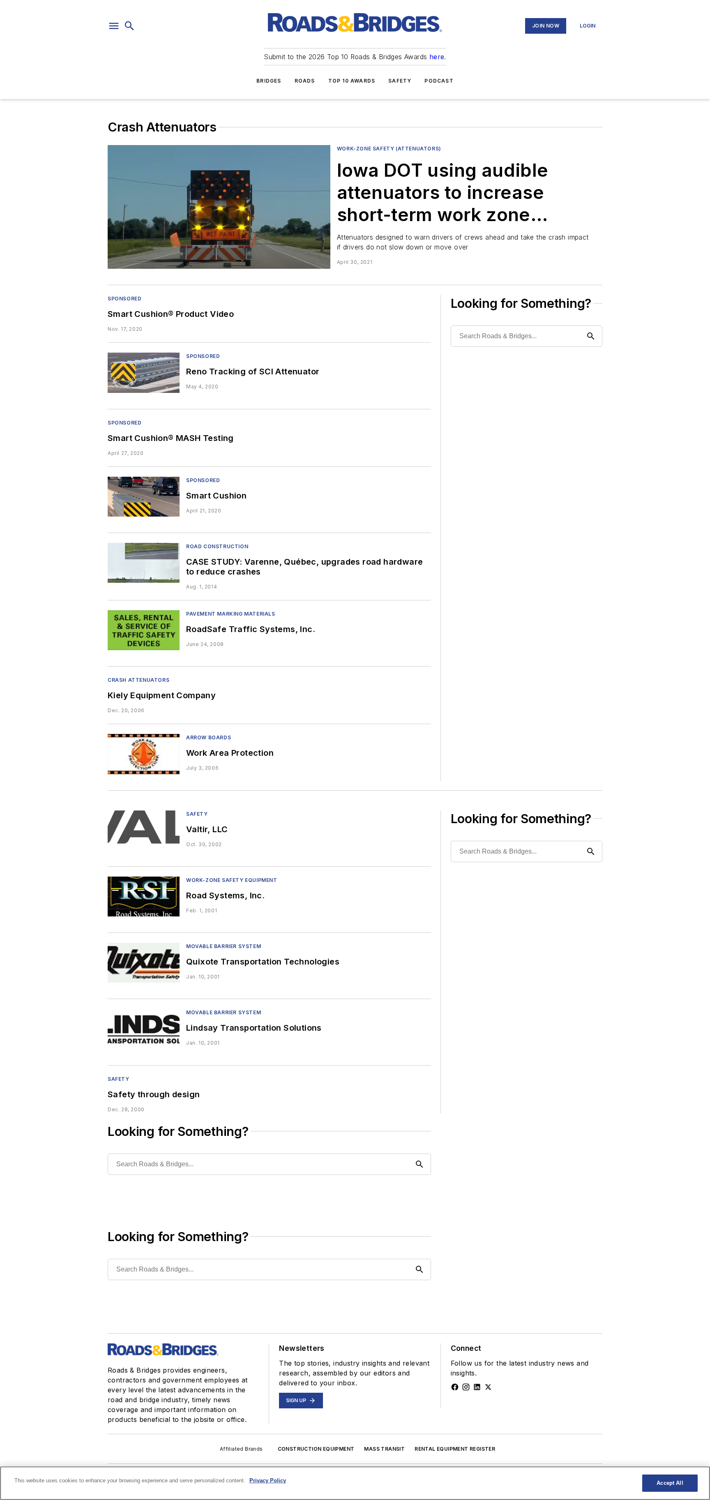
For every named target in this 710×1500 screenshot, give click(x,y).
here (437, 57)
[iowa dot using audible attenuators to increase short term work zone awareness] (219, 207)
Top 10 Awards (352, 81)
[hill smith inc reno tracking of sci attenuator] (144, 372)
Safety (399, 81)
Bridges (268, 81)
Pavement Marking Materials (230, 614)
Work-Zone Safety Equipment (231, 880)
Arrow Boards (208, 737)
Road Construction (217, 546)
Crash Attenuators (138, 680)
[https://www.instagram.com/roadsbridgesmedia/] (466, 1387)
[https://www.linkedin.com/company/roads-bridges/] (477, 1387)
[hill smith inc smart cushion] (144, 497)
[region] (355, 1483)
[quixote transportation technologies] (144, 963)
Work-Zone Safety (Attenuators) (389, 148)
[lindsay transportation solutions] (144, 1029)
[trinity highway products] (144, 830)
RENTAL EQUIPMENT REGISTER (455, 1449)
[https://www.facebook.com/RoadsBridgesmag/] (455, 1387)
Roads (305, 81)
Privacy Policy (267, 1480)
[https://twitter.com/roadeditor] (488, 1387)
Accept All (670, 1483)
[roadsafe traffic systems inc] (144, 630)
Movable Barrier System (223, 946)
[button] (114, 26)
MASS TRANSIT (384, 1449)
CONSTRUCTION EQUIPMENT (316, 1449)
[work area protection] (144, 754)
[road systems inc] (144, 896)
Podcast (438, 81)
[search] (129, 26)
